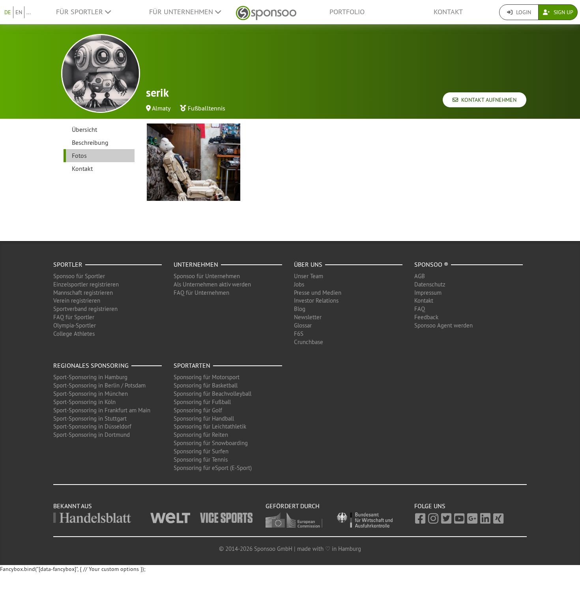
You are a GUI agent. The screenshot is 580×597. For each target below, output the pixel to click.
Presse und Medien (317, 292)
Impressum (428, 292)
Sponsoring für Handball (204, 418)
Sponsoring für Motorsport (206, 377)
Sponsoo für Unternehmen (207, 276)
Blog (299, 309)
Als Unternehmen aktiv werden (212, 284)
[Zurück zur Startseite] (266, 12)
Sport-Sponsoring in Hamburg (90, 377)
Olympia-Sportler (74, 325)
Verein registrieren (76, 300)
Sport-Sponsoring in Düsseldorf (92, 426)
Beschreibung (90, 142)
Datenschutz (429, 284)
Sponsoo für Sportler (79, 276)
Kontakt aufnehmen (487, 99)
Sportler (67, 264)
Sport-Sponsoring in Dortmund (91, 434)
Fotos (79, 155)
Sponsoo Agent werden (443, 325)
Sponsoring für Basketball (206, 385)
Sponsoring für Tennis (201, 459)
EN (18, 12)
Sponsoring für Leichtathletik (210, 426)
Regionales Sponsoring (91, 365)
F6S (298, 333)
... (28, 12)
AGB (419, 276)
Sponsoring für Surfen (201, 451)
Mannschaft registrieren (83, 292)
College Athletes (74, 333)
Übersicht (84, 129)
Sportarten (192, 365)
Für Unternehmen (182, 11)
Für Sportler (80, 11)
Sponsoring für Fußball (202, 402)
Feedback (426, 317)
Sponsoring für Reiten (201, 434)
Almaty (161, 108)
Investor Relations (316, 300)
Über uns (308, 264)
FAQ (419, 309)
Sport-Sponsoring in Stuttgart (90, 418)
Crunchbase (308, 342)
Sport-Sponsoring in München (90, 393)
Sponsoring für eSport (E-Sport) (213, 468)
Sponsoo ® (431, 264)
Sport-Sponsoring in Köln (84, 402)
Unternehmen (196, 264)
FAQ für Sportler (73, 317)
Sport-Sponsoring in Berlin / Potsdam (99, 385)
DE (7, 12)
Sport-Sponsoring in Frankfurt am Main (101, 410)
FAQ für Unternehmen (201, 292)
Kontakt (448, 11)
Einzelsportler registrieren (86, 284)
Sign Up (562, 12)
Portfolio (347, 11)
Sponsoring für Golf (198, 410)
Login (523, 12)
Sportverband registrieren (85, 309)
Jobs (299, 284)
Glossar (303, 325)
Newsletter (308, 317)
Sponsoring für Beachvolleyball (212, 393)
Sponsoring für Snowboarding (211, 443)
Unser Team (308, 276)
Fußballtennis (206, 108)
